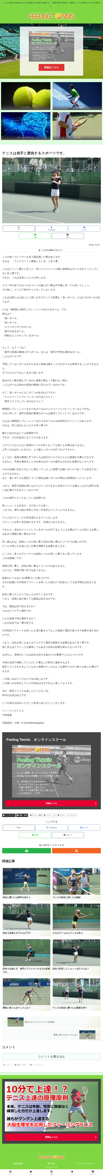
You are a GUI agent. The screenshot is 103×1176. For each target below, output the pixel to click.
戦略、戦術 (23, 815)
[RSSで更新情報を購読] (76, 850)
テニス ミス (51, 815)
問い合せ (51, 1163)
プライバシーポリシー (85, 1163)
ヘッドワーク (10, 815)
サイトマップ (51, 1167)
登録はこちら (51, 1137)
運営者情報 (18, 1163)
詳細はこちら (51, 67)
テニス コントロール (68, 815)
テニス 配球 (37, 815)
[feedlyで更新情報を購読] (26, 850)
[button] (68, 236)
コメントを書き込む (51, 1056)
